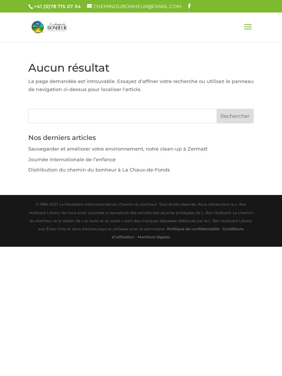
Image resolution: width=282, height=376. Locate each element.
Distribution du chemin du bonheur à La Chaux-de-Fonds (99, 170)
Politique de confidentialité (193, 229)
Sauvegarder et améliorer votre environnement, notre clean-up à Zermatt (117, 149)
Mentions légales (154, 237)
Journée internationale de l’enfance (72, 159)
